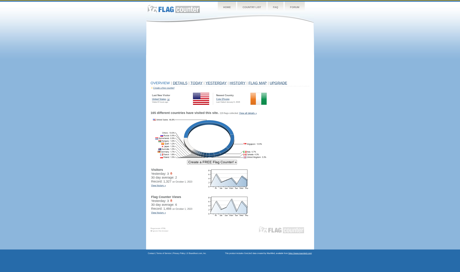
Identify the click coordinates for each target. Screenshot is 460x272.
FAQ (275, 7)
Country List (252, 7)
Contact (151, 253)
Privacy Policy (179, 253)
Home (227, 7)
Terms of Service (163, 253)
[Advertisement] (230, 52)
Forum (294, 7)
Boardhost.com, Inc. (197, 253)
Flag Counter (174, 9)
